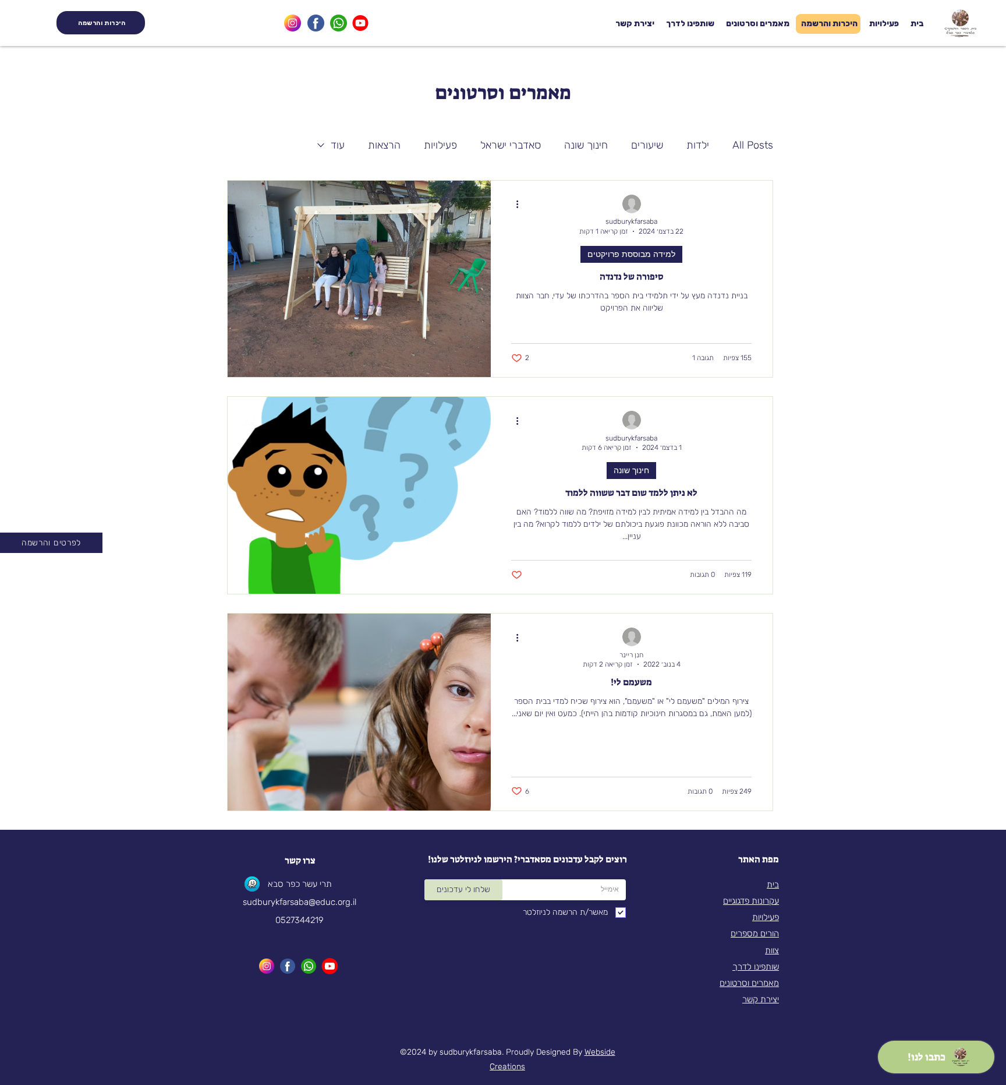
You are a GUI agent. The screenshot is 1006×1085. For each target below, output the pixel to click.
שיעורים (647, 145)
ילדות (697, 145)
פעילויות (440, 145)
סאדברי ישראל (510, 145)
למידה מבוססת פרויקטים (631, 254)
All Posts (752, 145)
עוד (338, 145)
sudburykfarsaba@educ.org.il (299, 902)
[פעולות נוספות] (513, 205)
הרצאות (384, 145)
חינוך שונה (586, 145)
